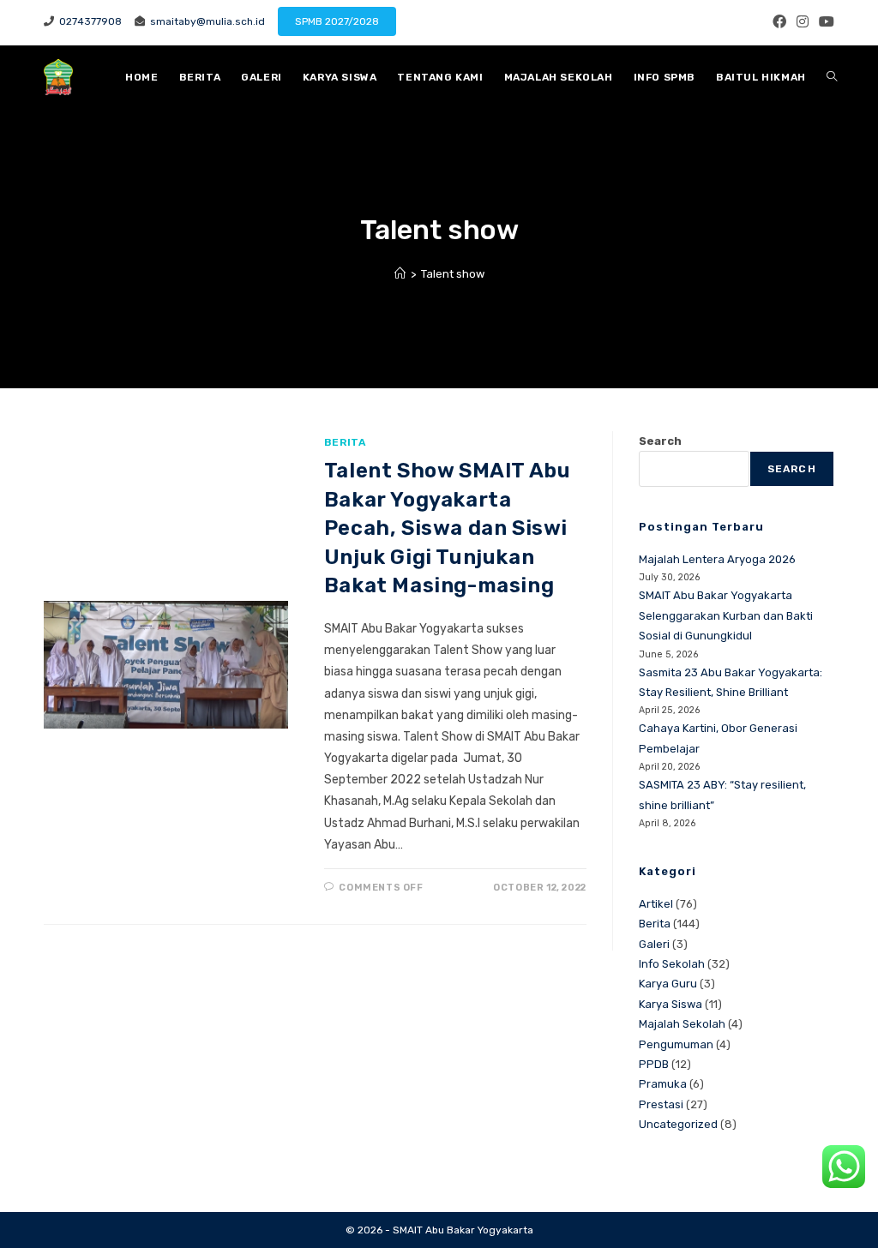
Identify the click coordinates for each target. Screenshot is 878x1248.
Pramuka (663, 1083)
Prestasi (661, 1104)
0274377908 (88, 21)
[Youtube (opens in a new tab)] (824, 22)
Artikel (656, 903)
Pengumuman (676, 1044)
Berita (345, 442)
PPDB (654, 1064)
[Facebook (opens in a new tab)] (779, 22)
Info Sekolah (672, 963)
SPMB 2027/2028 (337, 21)
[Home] (400, 273)
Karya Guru (668, 983)
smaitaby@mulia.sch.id (205, 21)
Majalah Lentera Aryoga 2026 (717, 559)
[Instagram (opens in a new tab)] (802, 22)
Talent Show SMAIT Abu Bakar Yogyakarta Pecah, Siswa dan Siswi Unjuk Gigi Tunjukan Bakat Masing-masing (447, 528)
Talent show (452, 273)
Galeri (654, 944)
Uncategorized (678, 1124)
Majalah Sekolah (682, 1023)
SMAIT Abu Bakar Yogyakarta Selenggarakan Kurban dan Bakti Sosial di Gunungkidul (726, 615)
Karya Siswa (670, 1004)
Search (660, 441)
